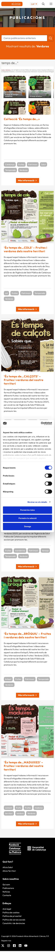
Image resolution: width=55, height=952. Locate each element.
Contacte (7, 895)
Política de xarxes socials (14, 919)
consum (8, 807)
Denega (27, 526)
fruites (21, 164)
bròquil (8, 679)
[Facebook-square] (14, 945)
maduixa (39, 807)
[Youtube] (25, 945)
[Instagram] (8, 945)
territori (9, 813)
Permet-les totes (27, 510)
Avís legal (7, 909)
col (6, 293)
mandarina (20, 550)
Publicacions (8, 888)
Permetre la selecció (28, 518)
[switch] (48, 476)
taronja (45, 550)
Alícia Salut (8, 867)
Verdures (23, 170)
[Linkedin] (20, 945)
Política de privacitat (12, 916)
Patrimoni (32, 164)
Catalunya (9, 164)
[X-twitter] (2, 945)
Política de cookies (11, 912)
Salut (43, 164)
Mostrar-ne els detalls (37, 502)
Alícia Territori (9, 871)
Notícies (6, 891)
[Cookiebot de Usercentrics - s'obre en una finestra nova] (41, 423)
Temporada (10, 170)
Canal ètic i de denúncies (14, 923)
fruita (18, 807)
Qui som (6, 884)
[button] (51, 4)
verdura (20, 813)
